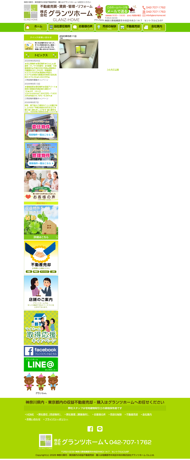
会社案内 (147, 414)
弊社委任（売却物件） (50, 414)
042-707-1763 (155, 11)
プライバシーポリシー (56, 419)
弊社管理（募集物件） (77, 414)
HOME (30, 414)
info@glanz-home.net (155, 15)
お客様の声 (100, 414)
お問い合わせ (33, 419)
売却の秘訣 (116, 414)
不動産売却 (132, 414)
